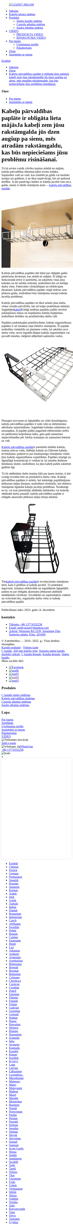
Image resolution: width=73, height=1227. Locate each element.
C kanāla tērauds (31, 654)
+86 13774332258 (12, 749)
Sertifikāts (7, 723)
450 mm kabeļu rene (25, 650)
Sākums (13, 10)
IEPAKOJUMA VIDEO (31, 37)
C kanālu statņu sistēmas (15, 695)
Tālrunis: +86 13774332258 (25, 624)
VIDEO (14, 31)
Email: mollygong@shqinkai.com (29, 627)
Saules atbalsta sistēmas (15, 705)
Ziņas (12, 51)
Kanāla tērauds (51, 654)
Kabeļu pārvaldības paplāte (17, 447)
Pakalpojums (24, 47)
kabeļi (17, 309)
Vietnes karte (30, 647)
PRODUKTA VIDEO (29, 34)
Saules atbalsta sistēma (29, 27)
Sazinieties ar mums (20, 54)
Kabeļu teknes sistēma (22, 14)
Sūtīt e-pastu (8, 743)
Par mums (15, 41)
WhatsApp (26, 746)
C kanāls (6, 650)
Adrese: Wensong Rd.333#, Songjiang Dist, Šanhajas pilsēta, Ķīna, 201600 (35, 633)
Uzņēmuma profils (27, 44)
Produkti (14, 17)
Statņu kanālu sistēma (29, 21)
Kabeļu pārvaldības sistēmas (18, 698)
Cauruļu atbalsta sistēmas (16, 701)
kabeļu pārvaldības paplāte (21, 581)
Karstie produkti (11, 647)
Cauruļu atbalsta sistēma (30, 24)
